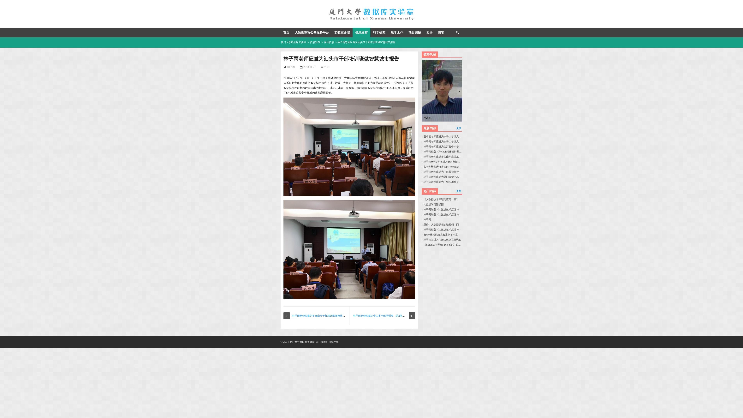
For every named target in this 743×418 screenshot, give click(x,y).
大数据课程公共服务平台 (312, 32)
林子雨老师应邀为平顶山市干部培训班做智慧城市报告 (322, 315)
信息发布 (361, 32)
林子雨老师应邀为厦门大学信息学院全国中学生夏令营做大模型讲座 (443, 176)
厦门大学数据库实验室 (293, 42)
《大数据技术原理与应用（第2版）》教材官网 (443, 199)
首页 (286, 32)
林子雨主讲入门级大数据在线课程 (442, 239)
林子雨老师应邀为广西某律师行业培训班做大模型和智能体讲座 (443, 171)
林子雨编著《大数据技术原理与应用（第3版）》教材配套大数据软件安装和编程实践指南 (443, 229)
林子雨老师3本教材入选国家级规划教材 (443, 161)
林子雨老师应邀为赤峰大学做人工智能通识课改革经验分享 (443, 141)
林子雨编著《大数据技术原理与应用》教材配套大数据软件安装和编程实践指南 (443, 214)
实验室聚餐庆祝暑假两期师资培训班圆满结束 (443, 166)
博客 (441, 32)
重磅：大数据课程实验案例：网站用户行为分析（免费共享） (443, 224)
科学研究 (379, 32)
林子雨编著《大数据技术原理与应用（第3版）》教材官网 (443, 209)
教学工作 (397, 32)
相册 (429, 32)
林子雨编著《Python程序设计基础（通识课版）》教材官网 (443, 151)
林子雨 (427, 219)
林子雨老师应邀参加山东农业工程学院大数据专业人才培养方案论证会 (443, 156)
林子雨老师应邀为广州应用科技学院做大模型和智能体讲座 (443, 181)
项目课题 (415, 32)
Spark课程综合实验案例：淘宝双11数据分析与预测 (443, 234)
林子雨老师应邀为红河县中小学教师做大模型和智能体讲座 (443, 146)
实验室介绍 (342, 32)
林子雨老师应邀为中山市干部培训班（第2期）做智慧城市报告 (387, 315)
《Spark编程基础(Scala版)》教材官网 (443, 244)
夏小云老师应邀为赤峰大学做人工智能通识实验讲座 (443, 136)
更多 (458, 128)
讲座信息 (329, 42)
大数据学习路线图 (434, 204)
